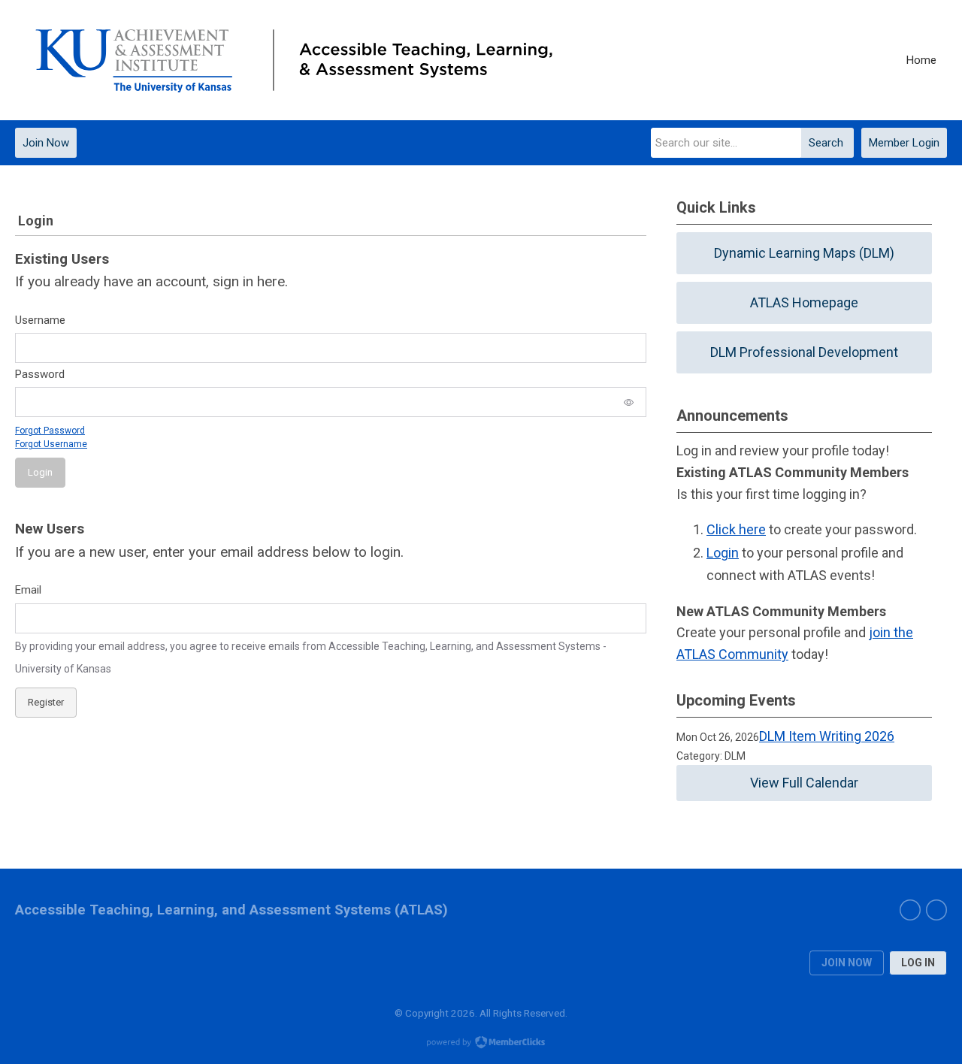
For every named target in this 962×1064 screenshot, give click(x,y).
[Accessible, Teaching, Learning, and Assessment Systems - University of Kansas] (297, 60)
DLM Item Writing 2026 (826, 736)
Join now (846, 963)
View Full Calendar (804, 782)
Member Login (904, 143)
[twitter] (910, 909)
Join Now (46, 143)
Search (826, 143)
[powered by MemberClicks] (481, 1043)
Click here (736, 529)
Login (722, 553)
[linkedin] (936, 909)
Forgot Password (50, 430)
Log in (918, 963)
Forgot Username (51, 444)
